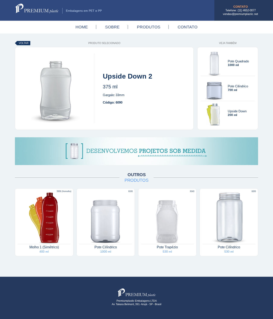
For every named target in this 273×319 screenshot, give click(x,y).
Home (82, 27)
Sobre (112, 27)
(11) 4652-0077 (247, 10)
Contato (187, 27)
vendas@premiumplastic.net (240, 14)
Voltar (24, 43)
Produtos (148, 27)
